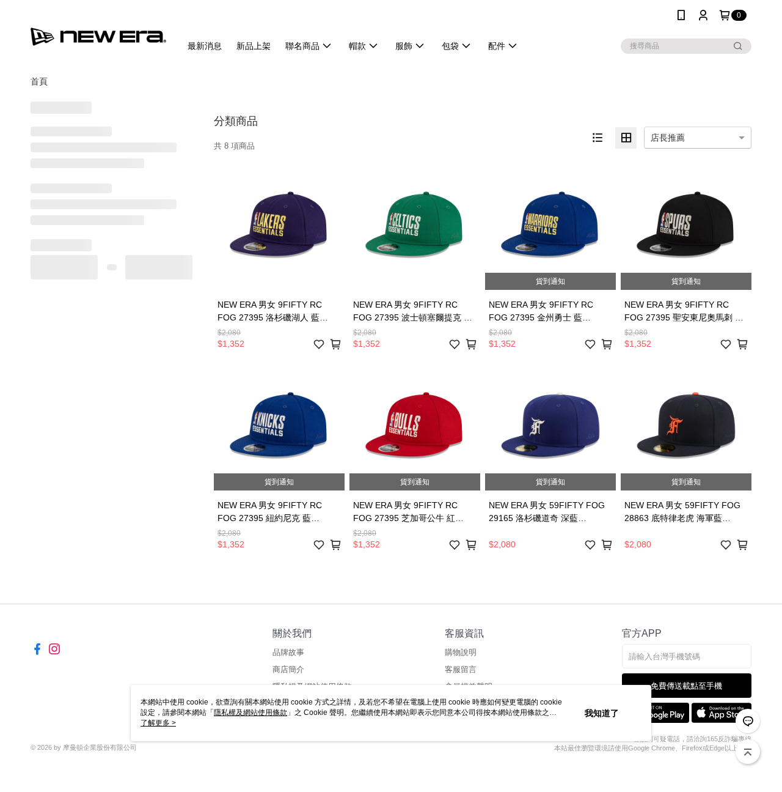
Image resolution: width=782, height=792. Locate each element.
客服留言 (461, 669)
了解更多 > (158, 723)
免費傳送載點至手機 (686, 685)
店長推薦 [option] (668, 137)
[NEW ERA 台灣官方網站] (98, 32)
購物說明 (461, 652)
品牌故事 (288, 652)
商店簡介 (288, 669)
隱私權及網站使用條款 (250, 712)
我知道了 (602, 713)
